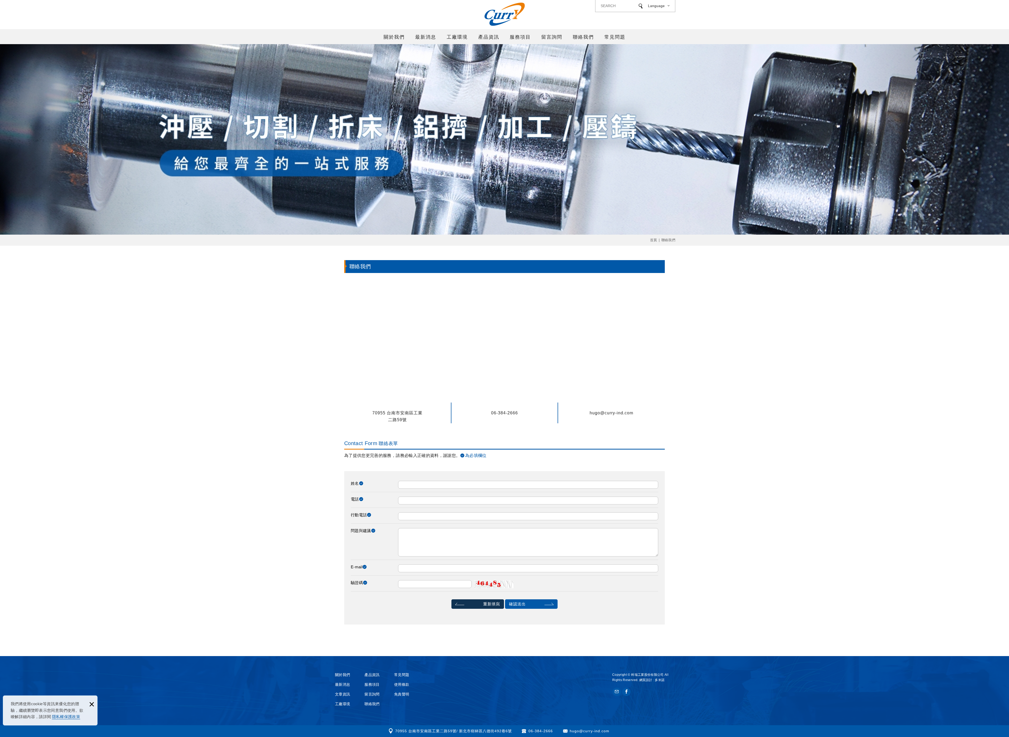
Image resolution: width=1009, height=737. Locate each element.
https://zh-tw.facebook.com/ (626, 692)
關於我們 (394, 37)
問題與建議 (361, 530)
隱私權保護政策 (66, 716)
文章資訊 (342, 694)
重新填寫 (491, 604)
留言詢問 (551, 37)
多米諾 (660, 680)
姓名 (355, 483)
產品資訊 (488, 37)
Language (656, 6)
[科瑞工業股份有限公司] (505, 14)
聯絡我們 (583, 37)
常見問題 (614, 37)
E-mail (356, 567)
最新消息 (425, 37)
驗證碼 (357, 582)
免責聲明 (401, 694)
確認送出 (517, 604)
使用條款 (401, 684)
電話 (355, 499)
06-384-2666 (504, 413)
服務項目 (520, 37)
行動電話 (359, 515)
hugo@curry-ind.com (611, 413)
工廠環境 (457, 37)
